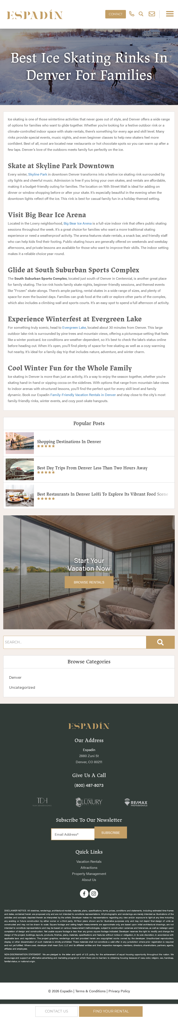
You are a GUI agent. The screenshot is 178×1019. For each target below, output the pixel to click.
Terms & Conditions (90, 990)
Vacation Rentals (89, 861)
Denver (15, 677)
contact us (56, 1011)
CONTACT (115, 14)
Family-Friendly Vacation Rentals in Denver (83, 394)
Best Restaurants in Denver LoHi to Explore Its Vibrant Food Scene (102, 494)
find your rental (111, 1011)
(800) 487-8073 (89, 785)
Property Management (89, 873)
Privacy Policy (119, 990)
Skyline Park (37, 174)
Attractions (89, 867)
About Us (89, 879)
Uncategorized (22, 687)
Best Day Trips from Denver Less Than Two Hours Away (92, 468)
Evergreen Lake (74, 327)
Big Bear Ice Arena (78, 223)
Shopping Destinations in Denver (69, 441)
